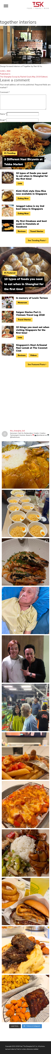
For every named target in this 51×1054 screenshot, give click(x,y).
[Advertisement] (25, 396)
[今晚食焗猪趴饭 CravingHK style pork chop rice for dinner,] (25, 804)
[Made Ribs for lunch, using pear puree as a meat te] (25, 998)
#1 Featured (9, 273)
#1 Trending (9, 153)
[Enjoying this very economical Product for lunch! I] (25, 853)
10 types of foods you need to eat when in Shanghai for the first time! (32, 176)
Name (3, 114)
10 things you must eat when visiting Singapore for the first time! (32, 330)
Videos (33, 355)
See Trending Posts (36, 240)
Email (3, 120)
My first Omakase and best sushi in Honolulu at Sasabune (31, 224)
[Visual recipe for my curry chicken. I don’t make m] (25, 465)
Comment (5, 92)
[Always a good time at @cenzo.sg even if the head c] (25, 562)
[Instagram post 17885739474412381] (25, 707)
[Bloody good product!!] (25, 901)
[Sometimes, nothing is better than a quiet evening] (25, 756)
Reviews (22, 231)
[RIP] (25, 659)
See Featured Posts (36, 364)
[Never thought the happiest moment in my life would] (25, 610)
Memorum (22, 303)
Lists (20, 183)
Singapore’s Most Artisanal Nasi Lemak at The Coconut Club (31, 348)
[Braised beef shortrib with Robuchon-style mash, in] (25, 950)
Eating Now (23, 198)
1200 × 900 (5, 71)
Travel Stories (36, 231)
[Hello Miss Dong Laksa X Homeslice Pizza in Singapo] (25, 513)
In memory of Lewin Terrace (32, 298)
